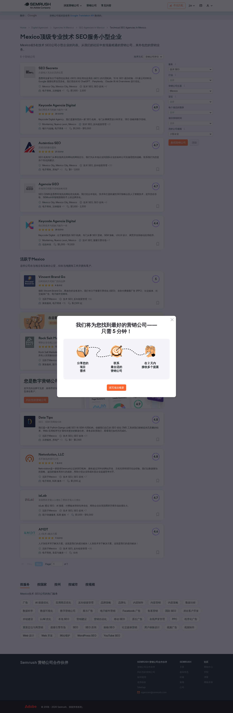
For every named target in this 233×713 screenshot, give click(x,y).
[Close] (172, 319)
